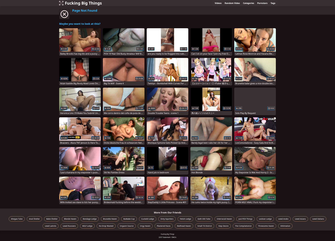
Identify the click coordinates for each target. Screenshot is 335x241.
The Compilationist (243, 226)
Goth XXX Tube (204, 219)
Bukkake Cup (129, 219)
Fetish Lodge (185, 219)
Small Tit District (204, 226)
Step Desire (223, 226)
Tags (273, 3)
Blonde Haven (70, 219)
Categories (248, 3)
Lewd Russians (69, 226)
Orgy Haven (145, 226)
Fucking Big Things (83, 3)
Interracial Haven (224, 219)
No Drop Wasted (106, 226)
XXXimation (285, 226)
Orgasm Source (126, 226)
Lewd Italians (318, 219)
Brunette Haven (110, 219)
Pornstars (262, 3)
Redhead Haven (184, 226)
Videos (218, 3)
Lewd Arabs (283, 219)
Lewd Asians (300, 219)
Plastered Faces (164, 226)
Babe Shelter (52, 219)
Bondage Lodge (90, 219)
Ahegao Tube (17, 219)
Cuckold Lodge (147, 219)
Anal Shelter (34, 219)
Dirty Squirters (167, 219)
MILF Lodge (87, 226)
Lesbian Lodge (265, 219)
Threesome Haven (266, 226)
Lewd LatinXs (50, 226)
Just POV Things (245, 219)
